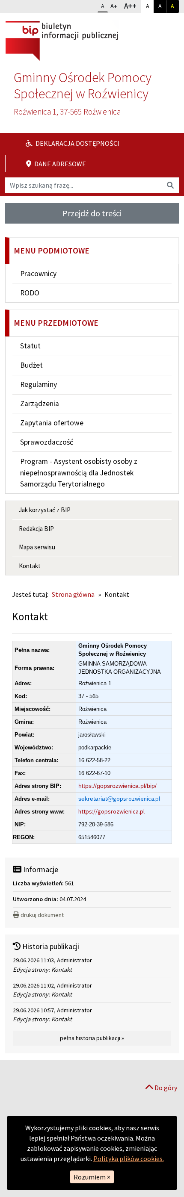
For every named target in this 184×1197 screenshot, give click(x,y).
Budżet (31, 365)
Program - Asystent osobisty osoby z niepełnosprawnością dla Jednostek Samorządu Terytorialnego (78, 473)
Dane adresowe (59, 163)
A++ (132, 6)
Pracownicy (38, 273)
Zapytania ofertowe (51, 423)
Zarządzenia (39, 403)
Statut (30, 346)
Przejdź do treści (92, 213)
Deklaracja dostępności (76, 143)
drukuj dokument (42, 915)
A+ (115, 6)
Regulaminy (38, 384)
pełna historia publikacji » (92, 1038)
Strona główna (73, 594)
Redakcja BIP (36, 529)
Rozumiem (92, 1177)
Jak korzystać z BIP (45, 510)
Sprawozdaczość (46, 442)
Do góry (165, 1087)
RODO (29, 293)
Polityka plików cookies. (128, 1158)
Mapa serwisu (37, 547)
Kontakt (30, 566)
